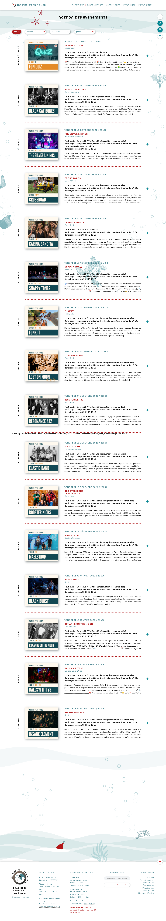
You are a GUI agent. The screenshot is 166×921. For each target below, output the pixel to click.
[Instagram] (160, 29)
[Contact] (160, 36)
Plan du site (148, 890)
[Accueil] (160, 16)
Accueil (150, 877)
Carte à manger (95, 5)
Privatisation (145, 5)
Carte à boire (113, 5)
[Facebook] (160, 23)
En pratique (78, 5)
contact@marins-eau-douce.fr (49, 906)
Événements (129, 5)
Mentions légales (146, 893)
